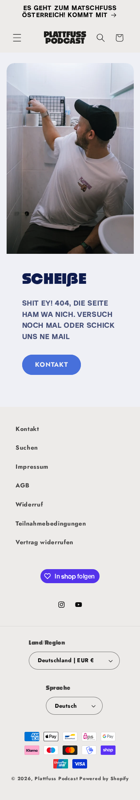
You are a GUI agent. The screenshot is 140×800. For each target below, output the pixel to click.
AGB (23, 485)
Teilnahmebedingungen (51, 523)
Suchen (27, 447)
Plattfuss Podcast (56, 778)
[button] (17, 37)
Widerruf (29, 504)
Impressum (32, 466)
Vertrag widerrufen (45, 542)
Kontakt (27, 429)
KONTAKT (51, 364)
